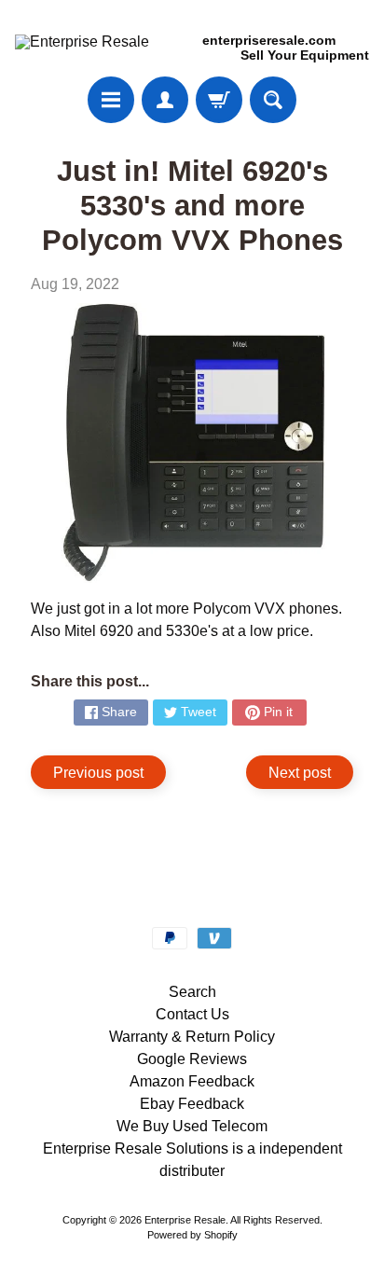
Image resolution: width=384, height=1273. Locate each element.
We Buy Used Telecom (192, 1126)
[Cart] (219, 99)
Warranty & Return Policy (192, 1037)
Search (192, 992)
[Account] (165, 99)
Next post (299, 773)
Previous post (98, 773)
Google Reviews (192, 1059)
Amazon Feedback (192, 1081)
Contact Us (192, 1014)
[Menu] (111, 99)
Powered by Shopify (192, 1234)
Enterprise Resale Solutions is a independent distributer (192, 1160)
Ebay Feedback (192, 1104)
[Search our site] (273, 99)
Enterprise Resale (185, 1219)
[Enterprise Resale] (82, 42)
